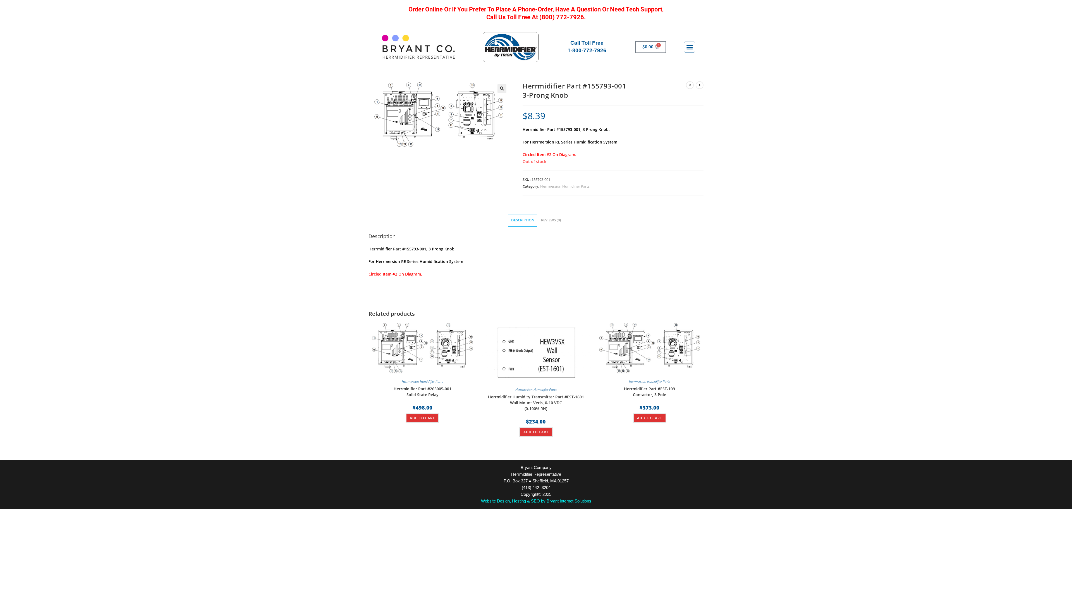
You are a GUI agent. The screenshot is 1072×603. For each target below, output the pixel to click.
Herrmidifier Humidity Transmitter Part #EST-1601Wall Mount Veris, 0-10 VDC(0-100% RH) (536, 402)
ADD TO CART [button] (422, 418)
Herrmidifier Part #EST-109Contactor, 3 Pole (649, 391)
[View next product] (700, 85)
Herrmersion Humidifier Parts (565, 186)
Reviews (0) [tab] (551, 220)
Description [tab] (522, 220)
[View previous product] (690, 85)
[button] (689, 47)
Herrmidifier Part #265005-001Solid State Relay (422, 391)
